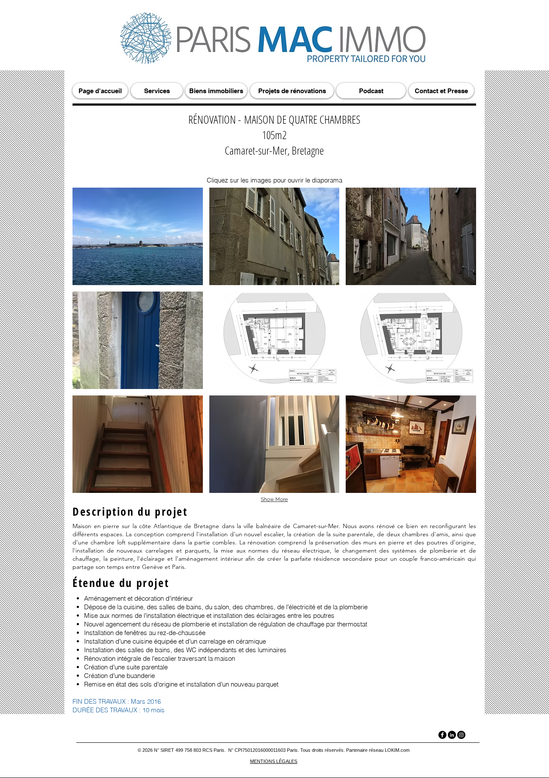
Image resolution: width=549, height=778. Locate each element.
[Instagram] (461, 735)
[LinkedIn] (452, 735)
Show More (274, 499)
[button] (137, 236)
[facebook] (442, 735)
